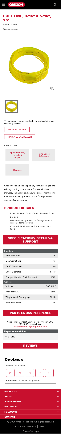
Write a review (10, 29)
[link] (17, 155)
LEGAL (42, 426)
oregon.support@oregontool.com (30, 326)
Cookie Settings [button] (31, 431)
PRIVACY (31, 426)
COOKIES (20, 426)
